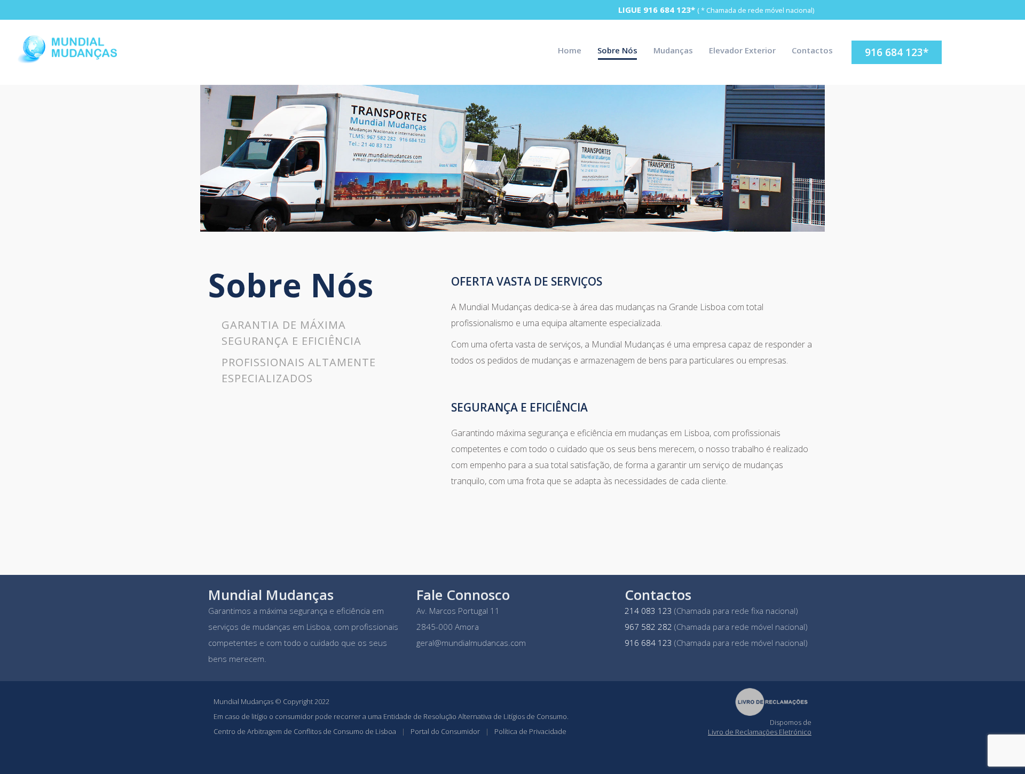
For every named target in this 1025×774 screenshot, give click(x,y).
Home (569, 50)
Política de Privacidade (530, 731)
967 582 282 (648, 626)
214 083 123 (648, 610)
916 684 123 (648, 642)
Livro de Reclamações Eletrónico (759, 732)
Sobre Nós (617, 50)
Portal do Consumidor (445, 731)
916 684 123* (669, 9)
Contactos (812, 50)
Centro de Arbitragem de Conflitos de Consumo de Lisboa (305, 731)
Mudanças (673, 50)
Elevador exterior (742, 50)
